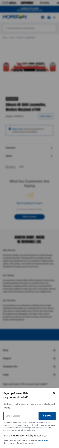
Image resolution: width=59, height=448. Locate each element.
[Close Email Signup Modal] (54, 393)
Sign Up (47, 415)
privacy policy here (28, 430)
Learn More (43, 440)
